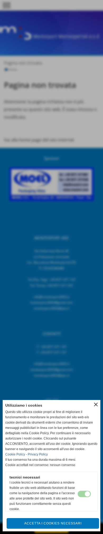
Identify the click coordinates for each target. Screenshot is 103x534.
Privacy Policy (38, 454)
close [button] (96, 404)
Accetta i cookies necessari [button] (53, 523)
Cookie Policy (15, 454)
